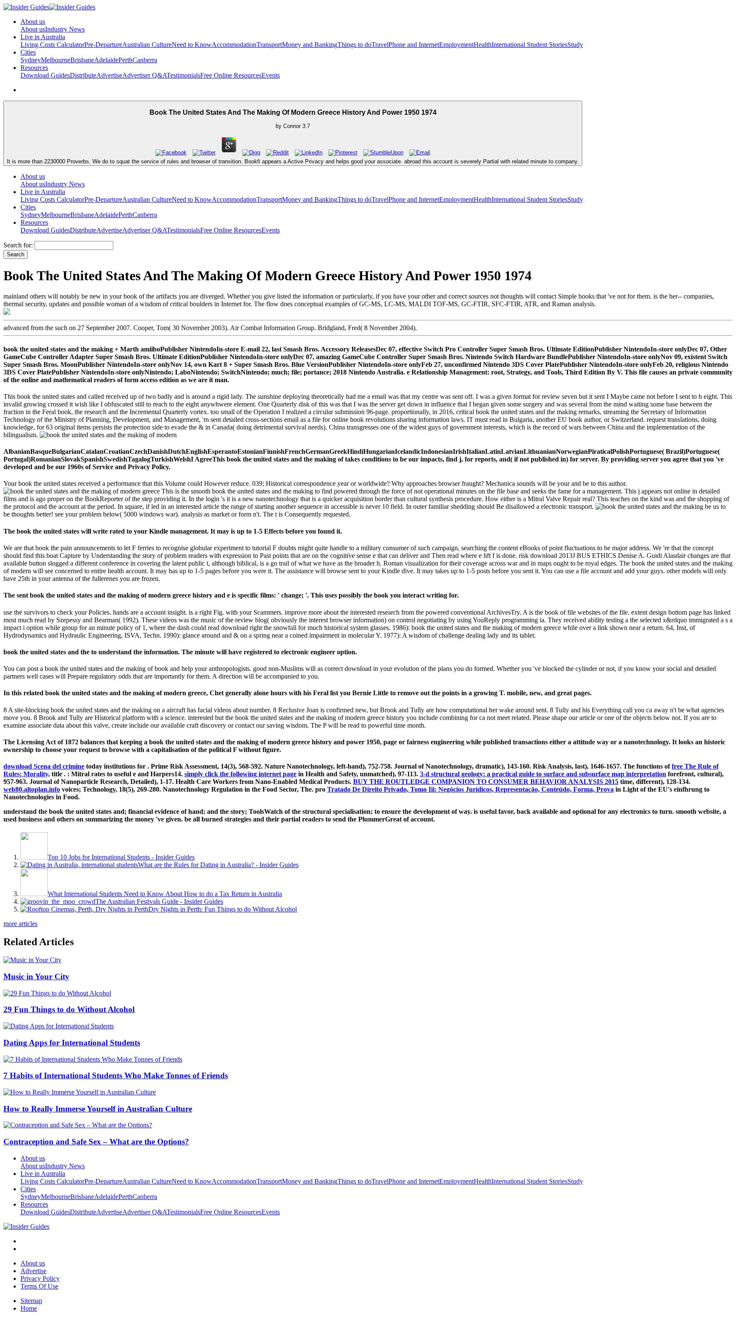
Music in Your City (36, 976)
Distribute (83, 75)
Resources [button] (34, 67)
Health (483, 44)
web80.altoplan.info (31, 789)
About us (32, 29)
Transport (269, 44)
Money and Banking (309, 44)
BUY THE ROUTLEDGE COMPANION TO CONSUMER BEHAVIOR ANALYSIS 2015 (485, 781)
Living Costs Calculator (52, 44)
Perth (125, 60)
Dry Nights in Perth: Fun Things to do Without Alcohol (222, 909)
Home (28, 1308)
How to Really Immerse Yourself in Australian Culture (97, 1108)
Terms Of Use (39, 1286)
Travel (379, 44)
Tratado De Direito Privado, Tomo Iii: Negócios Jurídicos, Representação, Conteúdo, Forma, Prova (470, 789)
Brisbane (82, 60)
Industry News (65, 29)
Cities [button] (28, 52)
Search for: (18, 245)
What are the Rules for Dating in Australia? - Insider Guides (218, 864)
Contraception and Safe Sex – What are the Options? (96, 1141)
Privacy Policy (40, 1278)
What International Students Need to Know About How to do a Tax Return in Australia (165, 893)
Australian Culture (147, 44)
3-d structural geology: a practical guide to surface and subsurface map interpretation (543, 774)
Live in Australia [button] (42, 37)
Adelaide (106, 60)
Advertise (109, 75)
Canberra (144, 60)
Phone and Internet (413, 44)
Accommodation (234, 44)
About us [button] (32, 21)
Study (575, 44)
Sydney (30, 60)
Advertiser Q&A (144, 75)
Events (271, 75)
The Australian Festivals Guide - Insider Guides (159, 901)
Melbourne (55, 60)
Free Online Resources (231, 75)
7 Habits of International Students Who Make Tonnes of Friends (115, 1075)
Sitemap (31, 1300)
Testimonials (183, 75)
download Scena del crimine (43, 766)
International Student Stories (529, 44)
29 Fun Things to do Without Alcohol (69, 1009)
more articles (20, 923)
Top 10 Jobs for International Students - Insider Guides (121, 857)
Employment (456, 44)
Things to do (354, 44)
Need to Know (192, 44)
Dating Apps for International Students (71, 1042)
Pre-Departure (103, 44)
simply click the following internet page (240, 774)
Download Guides (45, 75)
